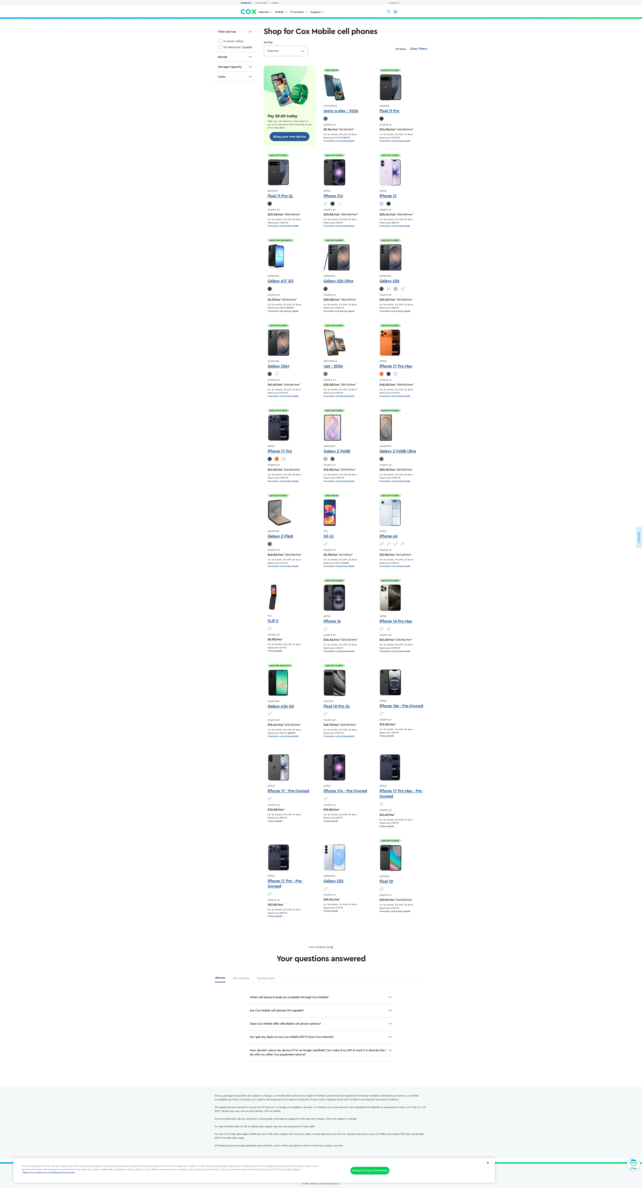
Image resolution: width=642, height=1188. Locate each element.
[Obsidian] (382, 119)
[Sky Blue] (396, 289)
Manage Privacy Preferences (370, 1170)
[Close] (488, 1162)
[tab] (220, 979)
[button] (389, 12)
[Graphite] (333, 459)
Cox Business (261, 3)
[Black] (333, 204)
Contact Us (394, 3)
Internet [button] (264, 12)
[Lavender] (382, 204)
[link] (290, 136)
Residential (246, 3)
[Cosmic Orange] (382, 374)
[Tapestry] (326, 119)
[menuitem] (265, 12)
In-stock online (233, 41)
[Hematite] (326, 374)
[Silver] (396, 374)
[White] (340, 204)
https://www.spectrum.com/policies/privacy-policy (49, 1173)
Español (275, 3)
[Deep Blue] (389, 374)
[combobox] (282, 51)
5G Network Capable (237, 47)
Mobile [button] (279, 12)
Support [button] (315, 12)
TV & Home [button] (297, 12)
